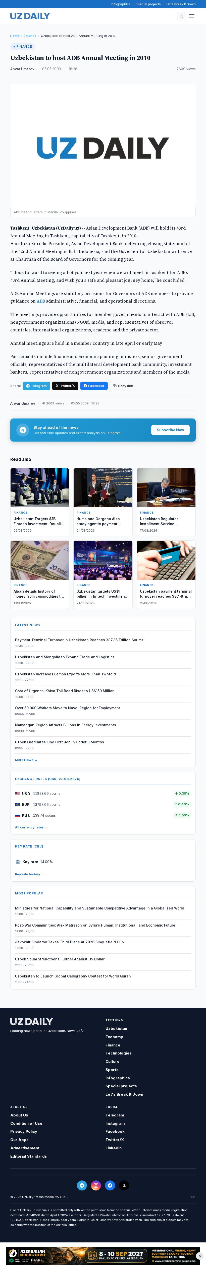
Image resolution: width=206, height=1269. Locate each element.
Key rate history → (29, 874)
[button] (181, 16)
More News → (26, 760)
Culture (113, 1061)
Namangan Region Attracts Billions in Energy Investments (65, 725)
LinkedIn (114, 1148)
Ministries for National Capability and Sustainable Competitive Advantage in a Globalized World (99, 908)
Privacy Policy (23, 1131)
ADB (41, 301)
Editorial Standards (28, 1156)
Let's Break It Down (181, 4)
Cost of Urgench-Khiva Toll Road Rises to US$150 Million (65, 691)
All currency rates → (31, 827)
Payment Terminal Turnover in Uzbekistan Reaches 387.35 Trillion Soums (79, 640)
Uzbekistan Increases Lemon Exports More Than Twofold (65, 674)
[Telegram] (82, 1185)
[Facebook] (110, 1185)
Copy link (125, 386)
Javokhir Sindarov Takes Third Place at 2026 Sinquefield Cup (69, 942)
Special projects (148, 4)
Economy (114, 1036)
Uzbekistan (116, 1028)
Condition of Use (26, 1123)
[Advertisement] (103, 1256)
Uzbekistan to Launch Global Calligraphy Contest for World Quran (73, 976)
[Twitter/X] (124, 1185)
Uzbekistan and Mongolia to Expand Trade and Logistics (65, 657)
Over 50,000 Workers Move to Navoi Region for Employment (67, 708)
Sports (112, 1069)
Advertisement (24, 1148)
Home (14, 36)
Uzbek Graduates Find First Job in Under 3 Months (59, 742)
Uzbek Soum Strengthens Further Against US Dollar (60, 959)
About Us (19, 1115)
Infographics (121, 4)
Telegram (39, 386)
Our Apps (19, 1139)
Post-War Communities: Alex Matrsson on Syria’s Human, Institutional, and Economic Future (95, 925)
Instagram (115, 1123)
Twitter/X (67, 386)
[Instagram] (96, 1185)
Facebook (96, 386)
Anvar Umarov (22, 69)
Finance (30, 36)
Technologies (119, 1053)
